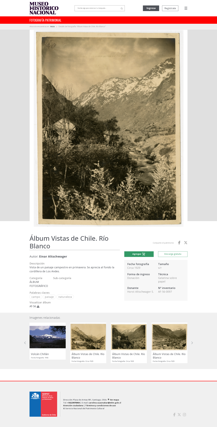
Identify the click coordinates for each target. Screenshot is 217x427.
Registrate (170, 8)
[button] (25, 343)
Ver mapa (113, 399)
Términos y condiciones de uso (100, 405)
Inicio (52, 26)
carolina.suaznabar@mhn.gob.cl (105, 402)
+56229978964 (73, 402)
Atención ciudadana (73, 405)
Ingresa (151, 8)
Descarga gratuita (172, 254)
